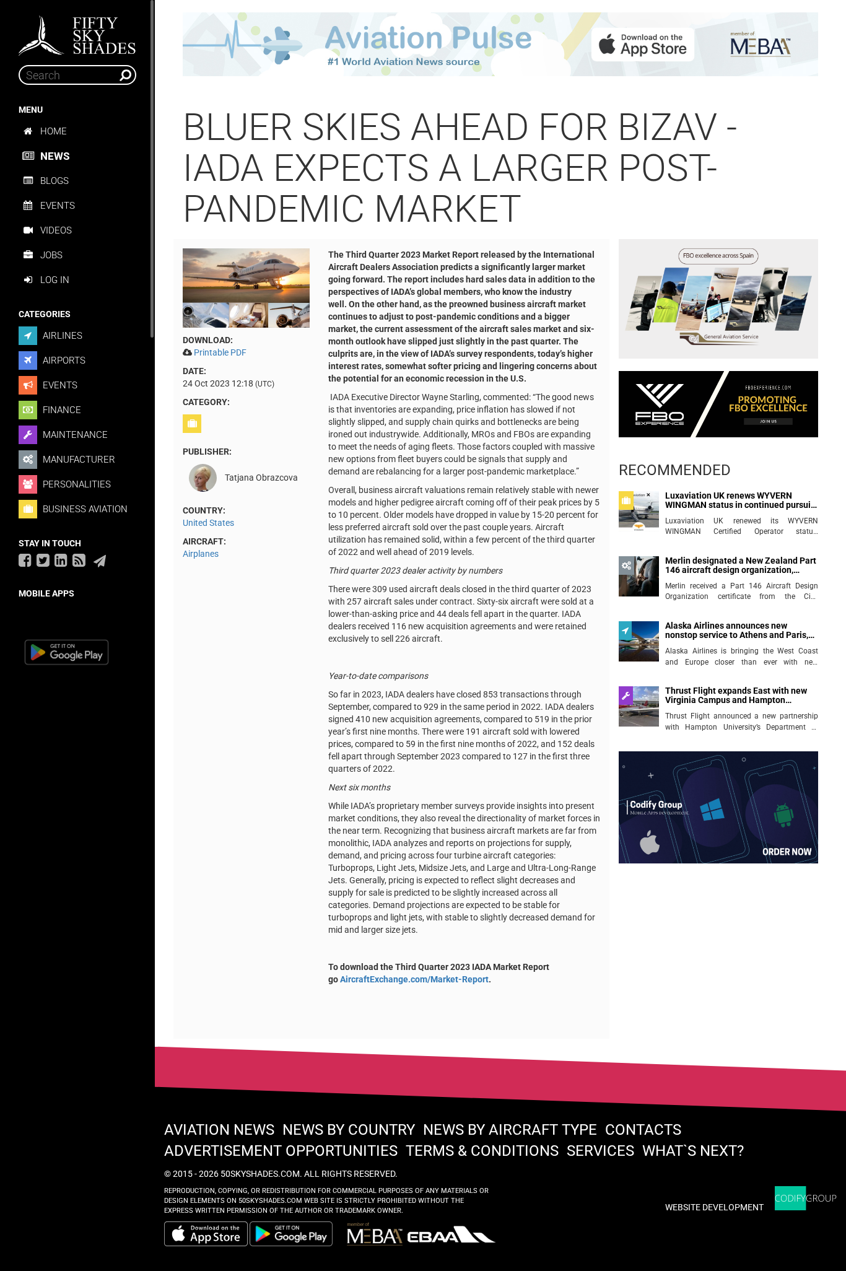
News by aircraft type (510, 1129)
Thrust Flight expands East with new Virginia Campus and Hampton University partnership (736, 695)
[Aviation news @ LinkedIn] (61, 560)
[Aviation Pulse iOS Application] (500, 43)
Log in (54, 280)
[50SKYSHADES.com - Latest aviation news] (77, 32)
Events (57, 205)
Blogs (54, 180)
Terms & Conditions (482, 1151)
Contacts (643, 1129)
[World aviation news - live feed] (78, 560)
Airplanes (201, 554)
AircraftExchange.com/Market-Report (414, 979)
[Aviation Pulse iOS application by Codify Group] (206, 1233)
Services (600, 1151)
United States (208, 523)
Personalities (75, 484)
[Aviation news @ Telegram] (100, 561)
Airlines (61, 335)
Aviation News (219, 1129)
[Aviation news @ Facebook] (25, 560)
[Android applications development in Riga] (718, 813)
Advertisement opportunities (281, 1151)
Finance (60, 410)
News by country (348, 1129)
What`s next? (693, 1151)
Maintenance (74, 434)
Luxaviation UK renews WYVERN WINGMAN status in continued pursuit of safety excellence (739, 500)
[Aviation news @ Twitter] (43, 560)
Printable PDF (220, 352)
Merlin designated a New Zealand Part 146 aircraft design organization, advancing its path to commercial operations (740, 565)
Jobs (51, 255)
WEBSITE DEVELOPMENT (714, 1207)
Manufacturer (77, 459)
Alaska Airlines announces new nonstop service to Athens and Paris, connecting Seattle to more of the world (736, 630)
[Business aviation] (193, 423)
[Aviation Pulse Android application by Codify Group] (297, 1233)
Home (53, 131)
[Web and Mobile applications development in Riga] (806, 1198)
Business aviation (84, 509)
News (54, 156)
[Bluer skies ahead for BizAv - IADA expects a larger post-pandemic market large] (246, 287)
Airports (62, 360)
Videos (56, 230)
